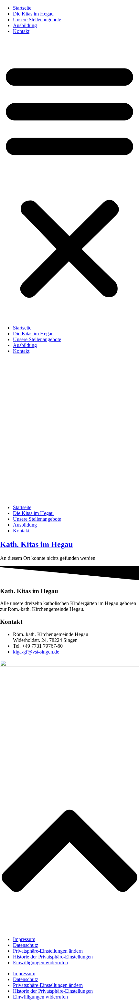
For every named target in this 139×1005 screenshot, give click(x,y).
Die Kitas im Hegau (33, 13)
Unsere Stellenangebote (37, 19)
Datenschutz (25, 945)
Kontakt (21, 31)
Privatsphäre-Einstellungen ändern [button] (48, 951)
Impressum (24, 939)
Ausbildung (25, 25)
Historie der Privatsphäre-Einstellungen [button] (53, 956)
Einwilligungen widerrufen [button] (40, 962)
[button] (69, 179)
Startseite (22, 8)
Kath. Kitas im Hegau (36, 544)
